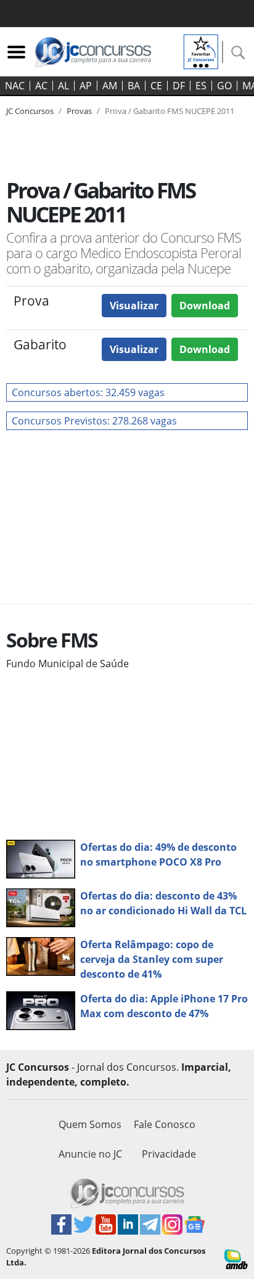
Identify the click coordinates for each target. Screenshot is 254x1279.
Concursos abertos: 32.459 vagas (88, 392)
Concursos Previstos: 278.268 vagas (94, 421)
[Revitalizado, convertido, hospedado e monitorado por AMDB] (236, 1258)
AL (63, 86)
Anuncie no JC (90, 1154)
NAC (15, 86)
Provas (79, 110)
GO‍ (224, 86)
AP (86, 86)
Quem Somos (90, 1124)
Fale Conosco (164, 1124)
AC (41, 86)
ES (201, 86)
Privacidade (169, 1154)
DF (179, 86)
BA (134, 86)
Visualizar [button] (134, 305)
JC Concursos (30, 110)
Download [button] (204, 305)
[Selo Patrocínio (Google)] (200, 50)
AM (109, 86)
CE (156, 86)
